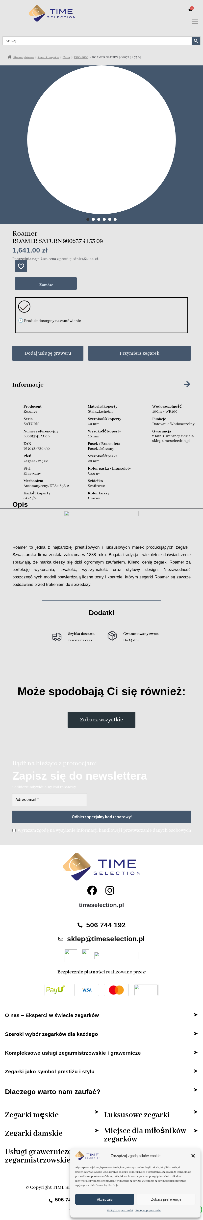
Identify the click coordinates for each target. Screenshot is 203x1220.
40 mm (94, 424)
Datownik (160, 424)
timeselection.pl (101, 905)
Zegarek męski (36, 461)
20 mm (94, 461)
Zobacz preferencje (166, 1199)
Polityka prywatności (120, 1210)
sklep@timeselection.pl (106, 939)
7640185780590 (37, 448)
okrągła (30, 498)
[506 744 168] (50, 1199)
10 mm (94, 436)
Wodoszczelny (182, 424)
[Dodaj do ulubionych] (21, 266)
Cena (66, 57)
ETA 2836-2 (59, 485)
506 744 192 (106, 925)
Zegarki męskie (48, 57)
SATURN (31, 424)
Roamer (24, 233)
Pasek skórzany (101, 448)
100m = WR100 (165, 411)
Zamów (46, 285)
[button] (193, 1155)
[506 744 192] (79, 925)
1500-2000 (81, 57)
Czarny (94, 473)
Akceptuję (104, 1199)
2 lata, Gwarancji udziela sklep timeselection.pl (173, 438)
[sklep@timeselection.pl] (60, 938)
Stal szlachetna (100, 411)
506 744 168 (70, 1199)
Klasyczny (32, 473)
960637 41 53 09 (37, 436)
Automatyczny (36, 485)
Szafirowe (96, 485)
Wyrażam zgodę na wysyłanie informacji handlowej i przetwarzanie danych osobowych (104, 830)
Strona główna (23, 57)
